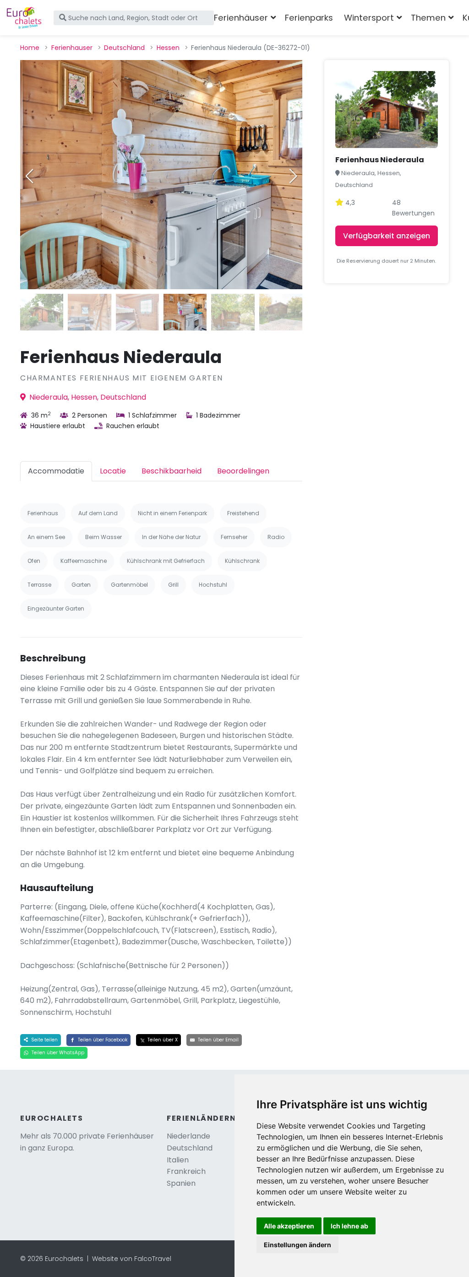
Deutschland (124, 47)
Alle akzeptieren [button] (289, 1226)
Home (29, 47)
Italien (178, 1160)
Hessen (168, 47)
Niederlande (188, 1136)
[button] (293, 176)
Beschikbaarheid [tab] (172, 471)
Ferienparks (309, 17)
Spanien (181, 1183)
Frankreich (186, 1171)
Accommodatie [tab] (56, 471)
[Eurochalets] (24, 18)
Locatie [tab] (113, 471)
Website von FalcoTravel (131, 1258)
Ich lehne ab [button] (349, 1226)
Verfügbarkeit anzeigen (386, 236)
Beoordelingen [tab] (243, 471)
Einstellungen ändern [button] (297, 1245)
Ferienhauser (72, 47)
